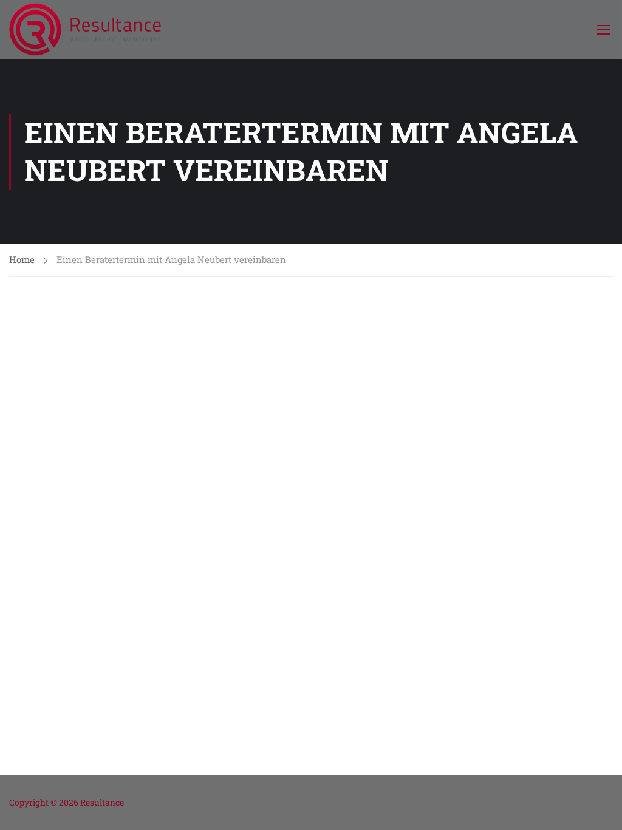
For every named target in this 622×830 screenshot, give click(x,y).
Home (22, 259)
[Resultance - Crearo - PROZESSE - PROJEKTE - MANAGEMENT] (85, 29)
